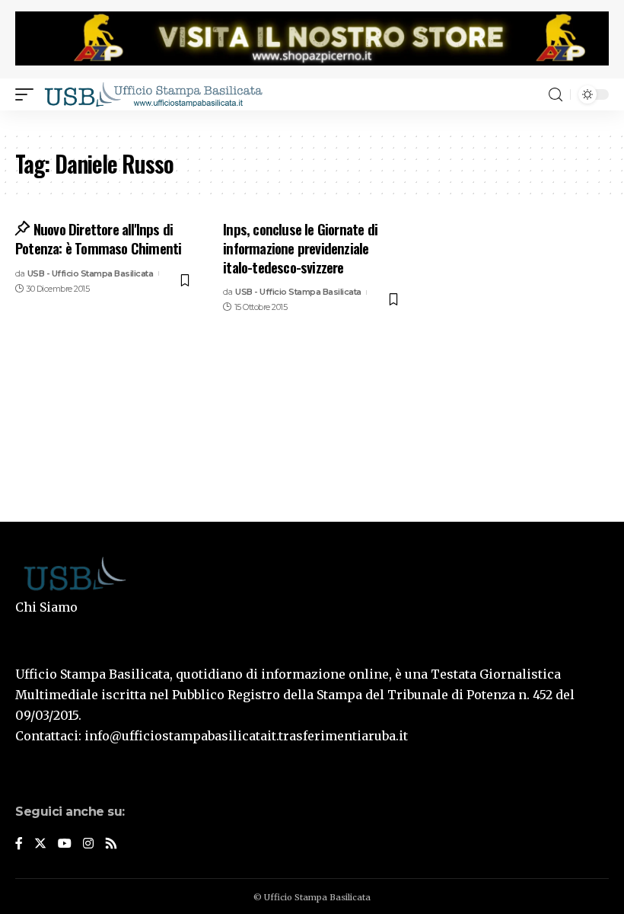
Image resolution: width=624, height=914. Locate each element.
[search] (555, 95)
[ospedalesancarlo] (312, 120)
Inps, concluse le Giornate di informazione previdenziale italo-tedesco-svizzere (300, 247)
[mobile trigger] (28, 94)
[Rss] (111, 844)
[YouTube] (65, 844)
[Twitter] (40, 844)
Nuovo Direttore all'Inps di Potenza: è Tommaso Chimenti (98, 238)
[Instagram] (88, 844)
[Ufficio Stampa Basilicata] (153, 94)
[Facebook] (19, 844)
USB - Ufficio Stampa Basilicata (90, 273)
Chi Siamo (46, 607)
